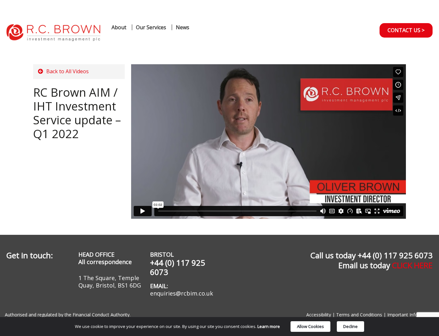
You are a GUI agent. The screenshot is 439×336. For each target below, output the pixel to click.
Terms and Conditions (359, 315)
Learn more (268, 326)
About (119, 27)
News (182, 27)
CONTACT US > (406, 30)
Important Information (410, 315)
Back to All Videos (67, 71)
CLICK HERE (412, 265)
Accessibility (318, 315)
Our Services (151, 27)
